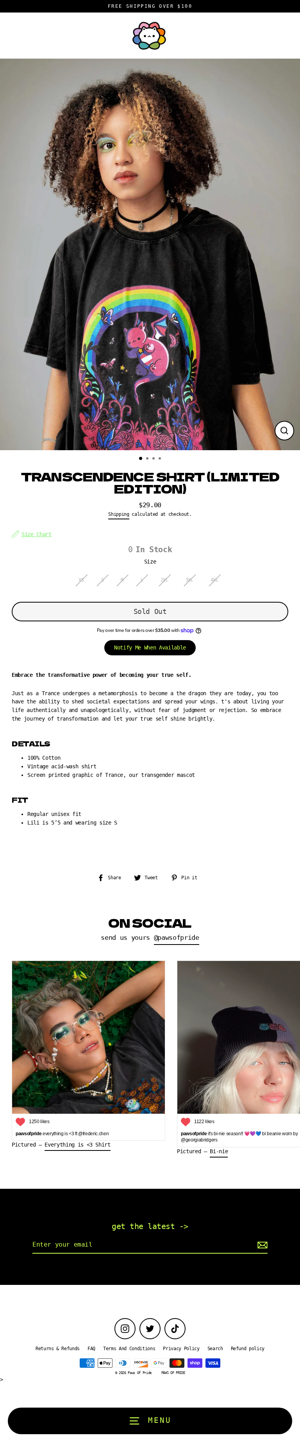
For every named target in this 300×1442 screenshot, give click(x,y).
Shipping (118, 514)
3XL (189, 580)
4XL (214, 580)
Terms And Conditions (129, 1348)
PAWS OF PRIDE (173, 1373)
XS (81, 580)
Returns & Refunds (58, 1348)
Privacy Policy (181, 1348)
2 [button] (148, 459)
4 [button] (160, 459)
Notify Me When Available (150, 647)
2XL (164, 580)
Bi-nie (219, 1151)
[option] (150, 255)
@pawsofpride (176, 937)
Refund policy (248, 1348)
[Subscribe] (261, 1245)
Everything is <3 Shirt (78, 1144)
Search (215, 1348)
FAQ (91, 1348)
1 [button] (141, 459)
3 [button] (154, 459)
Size (150, 561)
